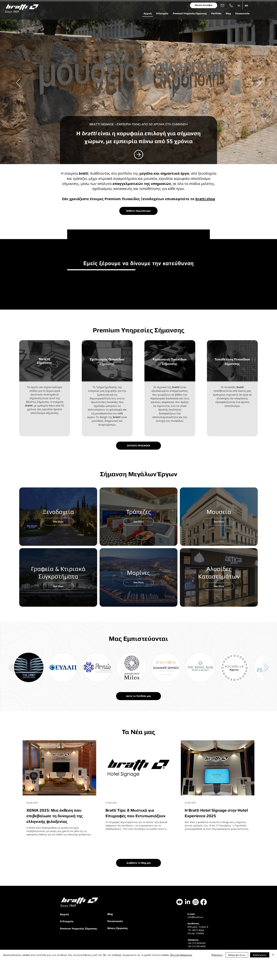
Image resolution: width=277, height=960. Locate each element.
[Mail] (222, 5)
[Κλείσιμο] (273, 954)
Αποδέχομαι (260, 954)
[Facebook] (203, 902)
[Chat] (138, 153)
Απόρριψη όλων (236, 954)
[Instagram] (195, 902)
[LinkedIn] (187, 902)
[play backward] (11, 667)
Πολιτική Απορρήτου (181, 954)
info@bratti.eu (195, 917)
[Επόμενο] (259, 83)
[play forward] (265, 667)
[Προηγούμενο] (18, 83)
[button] (162, 13)
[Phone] (231, 5)
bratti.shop (205, 198)
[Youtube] (179, 902)
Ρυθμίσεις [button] (217, 954)
